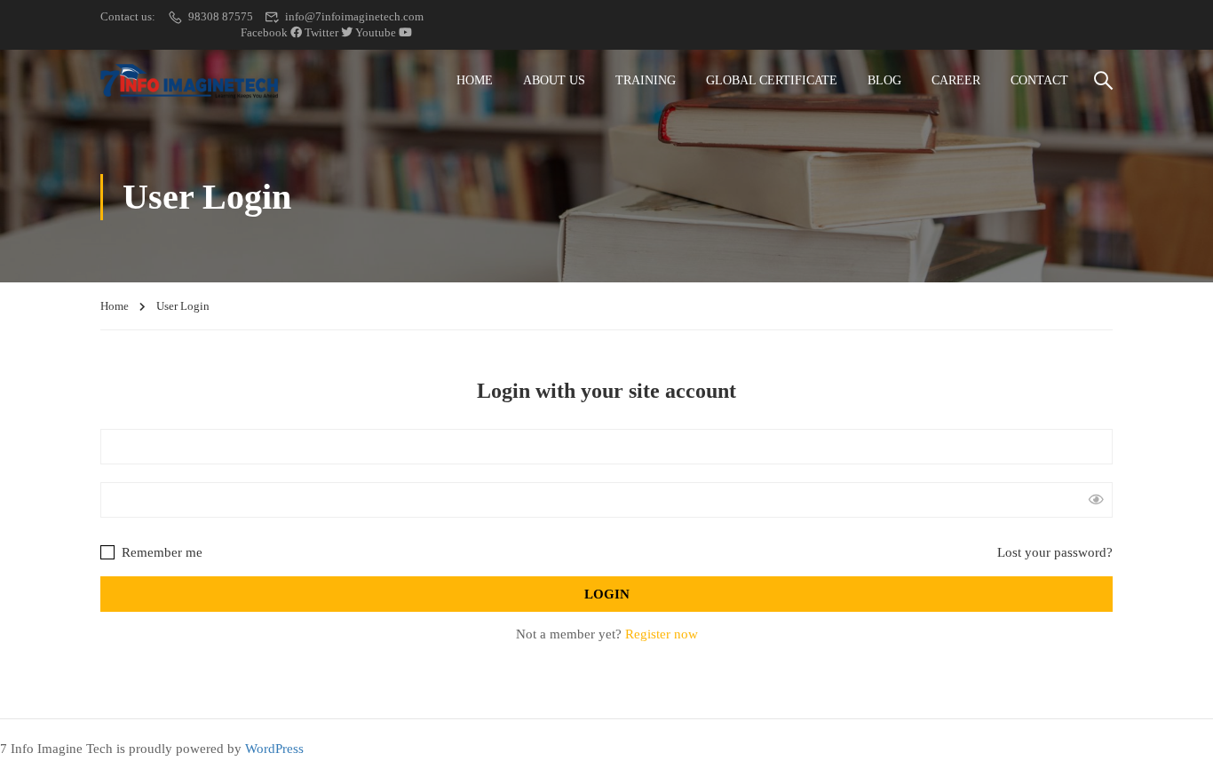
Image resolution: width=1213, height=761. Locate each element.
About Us (554, 80)
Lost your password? (1055, 552)
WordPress (274, 748)
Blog (884, 80)
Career (956, 80)
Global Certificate (771, 80)
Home (474, 80)
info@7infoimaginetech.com (354, 16)
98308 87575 (220, 16)
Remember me (160, 552)
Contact (1039, 80)
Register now (661, 634)
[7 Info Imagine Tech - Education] (189, 81)
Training (645, 80)
